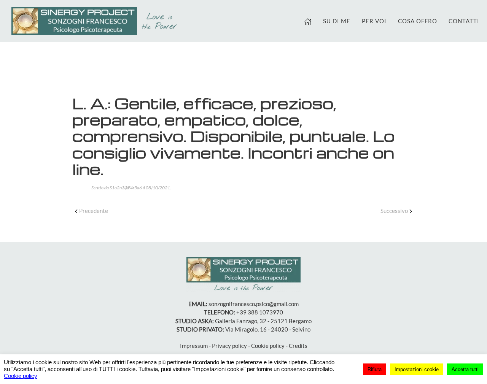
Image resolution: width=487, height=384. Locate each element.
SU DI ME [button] (336, 20)
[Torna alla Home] (96, 21)
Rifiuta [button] (375, 369)
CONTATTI (464, 20)
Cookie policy (268, 345)
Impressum (194, 345)
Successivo (394, 210)
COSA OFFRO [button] (417, 20)
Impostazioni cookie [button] (417, 369)
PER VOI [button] (374, 20)
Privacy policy (229, 345)
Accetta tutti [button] (465, 369)
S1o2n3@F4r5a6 (126, 187)
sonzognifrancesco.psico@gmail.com (253, 303)
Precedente (93, 210)
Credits (298, 345)
